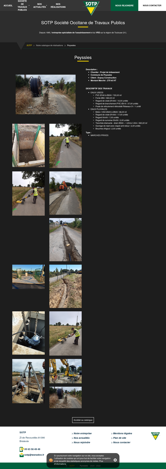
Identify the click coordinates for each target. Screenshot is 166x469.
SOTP (29, 45)
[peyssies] (47, 94)
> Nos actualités (81, 437)
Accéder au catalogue (83, 420)
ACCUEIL (8, 5)
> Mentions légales (121, 433)
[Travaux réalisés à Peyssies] (28, 145)
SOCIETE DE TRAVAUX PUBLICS (22, 5)
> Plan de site (118, 437)
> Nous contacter (120, 442)
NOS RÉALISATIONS (58, 5)
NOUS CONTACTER (152, 5)
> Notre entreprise (82, 433)
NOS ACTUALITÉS (39, 5)
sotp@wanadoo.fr (34, 454)
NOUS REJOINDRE (124, 5)
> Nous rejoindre (81, 442)
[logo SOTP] (155, 435)
